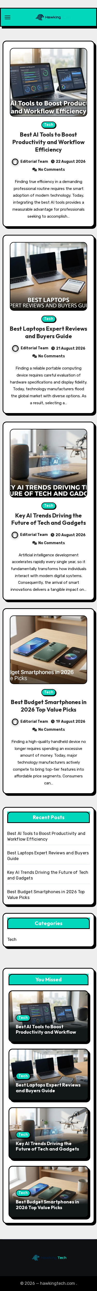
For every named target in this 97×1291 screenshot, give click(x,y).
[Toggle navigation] (7, 17)
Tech (48, 125)
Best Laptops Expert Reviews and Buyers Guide (48, 332)
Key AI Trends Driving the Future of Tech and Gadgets (48, 519)
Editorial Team (34, 161)
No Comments (51, 169)
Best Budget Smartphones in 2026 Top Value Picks (48, 705)
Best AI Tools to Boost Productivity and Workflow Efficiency (48, 142)
